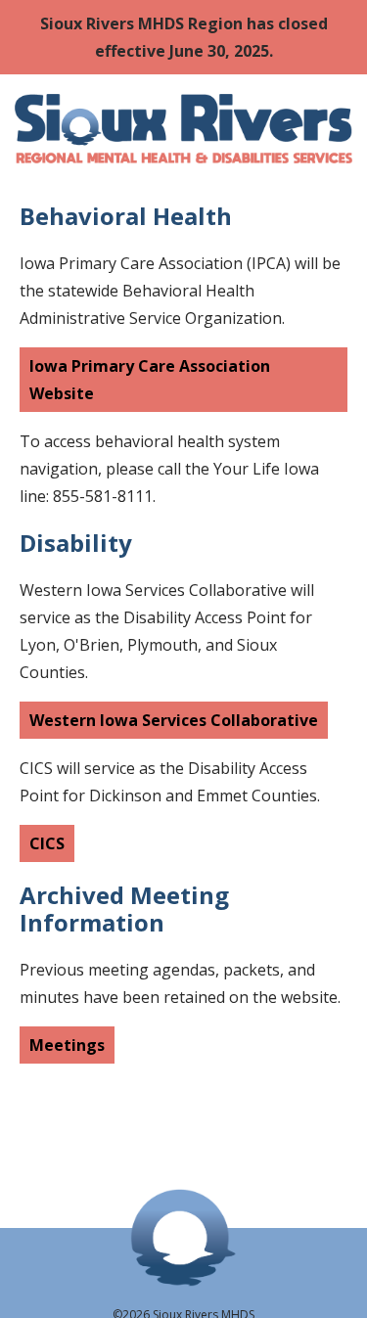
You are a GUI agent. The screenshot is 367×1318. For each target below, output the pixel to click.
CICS (47, 843)
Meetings (67, 1045)
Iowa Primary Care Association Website (149, 379)
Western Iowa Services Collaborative (173, 720)
